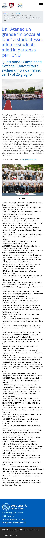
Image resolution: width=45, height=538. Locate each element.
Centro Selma (20, 519)
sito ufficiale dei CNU (29, 159)
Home (5, 13)
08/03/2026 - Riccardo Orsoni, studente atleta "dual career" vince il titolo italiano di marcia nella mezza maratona (20, 421)
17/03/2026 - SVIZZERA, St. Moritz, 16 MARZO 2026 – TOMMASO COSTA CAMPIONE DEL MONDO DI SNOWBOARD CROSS (21, 394)
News (18, 13)
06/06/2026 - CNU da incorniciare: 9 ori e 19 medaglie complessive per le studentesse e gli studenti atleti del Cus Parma (22, 321)
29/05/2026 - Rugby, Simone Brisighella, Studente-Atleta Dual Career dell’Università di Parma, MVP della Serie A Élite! (21, 328)
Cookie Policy (12, 535)
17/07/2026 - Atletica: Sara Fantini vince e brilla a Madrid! (22, 255)
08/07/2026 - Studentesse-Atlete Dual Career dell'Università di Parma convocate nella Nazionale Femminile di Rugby (19, 271)
